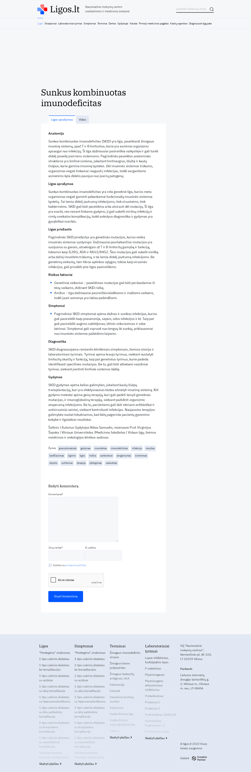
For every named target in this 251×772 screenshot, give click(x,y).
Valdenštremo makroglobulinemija (122, 722)
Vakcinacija (117, 684)
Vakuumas (116, 707)
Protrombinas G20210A (160, 714)
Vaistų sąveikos (178, 23)
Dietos (112, 23)
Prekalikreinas (154, 696)
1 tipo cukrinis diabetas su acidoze (54, 678)
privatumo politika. (75, 565)
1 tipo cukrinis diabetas (54, 659)
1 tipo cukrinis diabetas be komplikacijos (54, 667)
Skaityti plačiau (49, 764)
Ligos (40, 23)
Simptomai (90, 23)
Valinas (114, 731)
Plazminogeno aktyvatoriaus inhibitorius (154, 685)
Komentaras (55, 494)
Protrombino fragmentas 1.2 (155, 723)
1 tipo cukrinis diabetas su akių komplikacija (54, 689)
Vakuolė (115, 691)
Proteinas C (152, 702)
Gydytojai (123, 23)
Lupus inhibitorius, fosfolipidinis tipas (157, 660)
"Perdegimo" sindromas (54, 652)
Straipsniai (51, 23)
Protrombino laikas (157, 731)
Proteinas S (152, 708)
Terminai (102, 23)
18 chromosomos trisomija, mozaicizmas (54, 755)
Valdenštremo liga (121, 714)
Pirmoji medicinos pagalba (153, 23)
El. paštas (90, 547)
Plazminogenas (155, 674)
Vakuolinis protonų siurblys (122, 699)
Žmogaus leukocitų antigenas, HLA (122, 676)
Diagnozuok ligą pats (200, 23)
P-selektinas (153, 668)
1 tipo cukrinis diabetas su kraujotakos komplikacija (54, 727)
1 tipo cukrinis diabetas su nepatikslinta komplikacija (54, 742)
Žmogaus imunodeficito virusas (125, 655)
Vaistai (133, 23)
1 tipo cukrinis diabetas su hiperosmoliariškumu (54, 699)
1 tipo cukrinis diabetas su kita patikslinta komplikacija (54, 712)
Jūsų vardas (55, 547)
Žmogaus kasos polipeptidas (120, 665)
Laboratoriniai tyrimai (70, 23)
